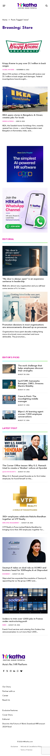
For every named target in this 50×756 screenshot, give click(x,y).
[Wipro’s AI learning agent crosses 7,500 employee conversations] (9, 414)
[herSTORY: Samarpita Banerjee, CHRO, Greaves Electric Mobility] (9, 384)
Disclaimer (14, 746)
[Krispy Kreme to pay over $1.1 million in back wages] (25, 47)
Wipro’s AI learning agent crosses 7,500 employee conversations (30, 414)
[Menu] (4, 5)
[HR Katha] (27, 6)
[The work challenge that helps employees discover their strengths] (9, 368)
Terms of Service (26, 750)
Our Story (6, 687)
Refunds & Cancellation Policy (31, 746)
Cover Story (7, 715)
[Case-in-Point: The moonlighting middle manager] (9, 399)
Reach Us (6, 700)
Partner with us (8, 691)
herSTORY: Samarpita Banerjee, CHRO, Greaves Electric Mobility (30, 383)
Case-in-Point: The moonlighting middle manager (28, 398)
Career (5, 696)
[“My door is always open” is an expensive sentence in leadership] (25, 261)
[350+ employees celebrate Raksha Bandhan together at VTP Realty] (25, 498)
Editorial (5, 719)
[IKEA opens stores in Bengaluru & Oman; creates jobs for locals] (25, 99)
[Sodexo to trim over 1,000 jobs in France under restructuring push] (25, 601)
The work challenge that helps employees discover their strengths (30, 368)
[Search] (46, 5)
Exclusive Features (10, 710)
